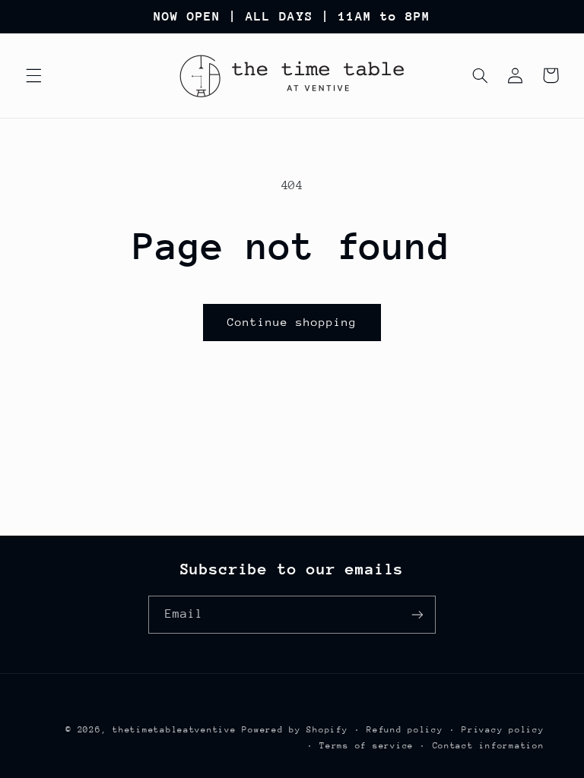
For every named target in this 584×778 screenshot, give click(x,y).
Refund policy (405, 730)
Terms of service (366, 746)
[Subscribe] (417, 614)
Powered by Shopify (295, 730)
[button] (33, 75)
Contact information (488, 746)
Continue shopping (292, 321)
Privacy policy (503, 730)
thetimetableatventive (174, 730)
